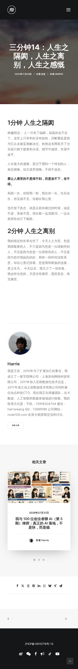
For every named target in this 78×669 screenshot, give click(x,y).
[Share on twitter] (22, 585)
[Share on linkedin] (39, 585)
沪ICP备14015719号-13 (39, 643)
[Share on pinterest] (33, 585)
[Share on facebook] (17, 585)
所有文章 (15, 425)
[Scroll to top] (70, 661)
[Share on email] (60, 585)
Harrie (59, 74)
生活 (43, 74)
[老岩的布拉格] (11, 10)
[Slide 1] (34, 560)
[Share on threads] (28, 585)
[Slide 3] (43, 560)
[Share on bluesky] (49, 585)
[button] (68, 10)
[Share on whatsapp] (44, 585)
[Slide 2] (39, 560)
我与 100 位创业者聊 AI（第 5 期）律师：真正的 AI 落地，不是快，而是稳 (39, 523)
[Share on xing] (55, 585)
